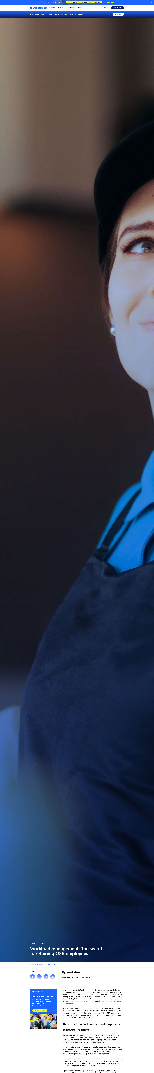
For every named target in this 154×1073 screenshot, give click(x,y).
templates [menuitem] (49, 14)
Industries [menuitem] (71, 8)
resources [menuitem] (61, 8)
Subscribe (118, 14)
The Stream (34, 14)
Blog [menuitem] (42, 14)
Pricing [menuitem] (80, 8)
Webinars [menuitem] (64, 14)
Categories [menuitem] (78, 14)
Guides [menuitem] (71, 14)
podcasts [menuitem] (56, 14)
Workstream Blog (40, 964)
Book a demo (117, 8)
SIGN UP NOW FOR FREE (40, 1010)
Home (31, 964)
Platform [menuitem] (52, 8)
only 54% (100, 1013)
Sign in (106, 8)
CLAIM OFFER (109, 2)
